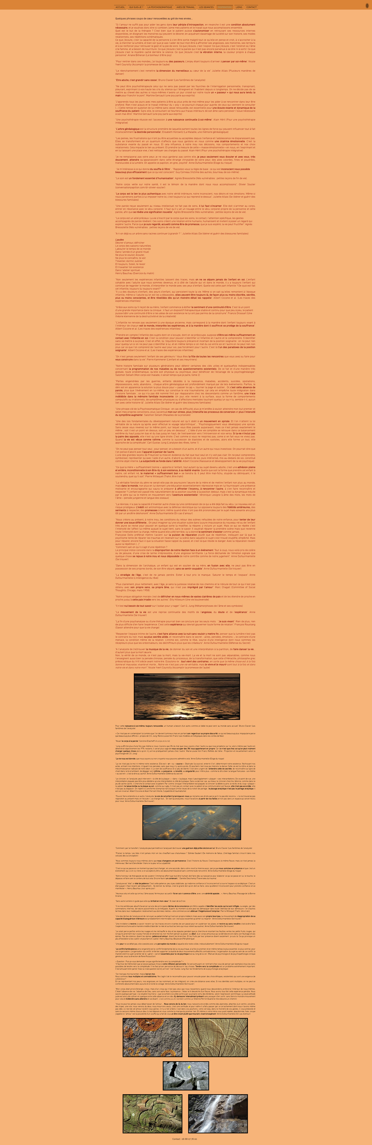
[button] (367, 6)
